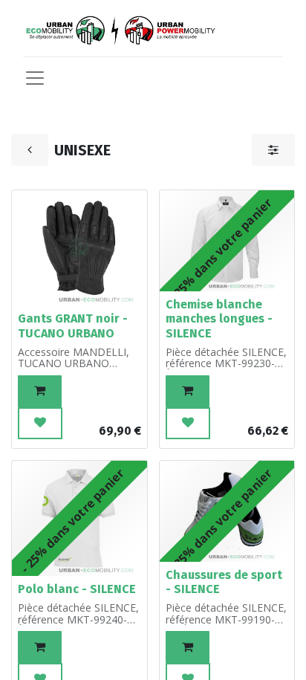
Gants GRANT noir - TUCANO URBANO (73, 325)
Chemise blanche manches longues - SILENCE (219, 318)
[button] (40, 391)
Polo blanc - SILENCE (77, 589)
